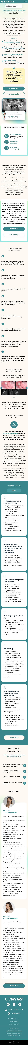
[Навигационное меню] (26, 1)
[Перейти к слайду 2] (13, 397)
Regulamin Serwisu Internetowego (14, 1030)
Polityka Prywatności (14, 1028)
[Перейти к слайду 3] (14, 397)
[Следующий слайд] (27, 388)
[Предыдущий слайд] (1, 388)
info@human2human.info (16, 1010)
